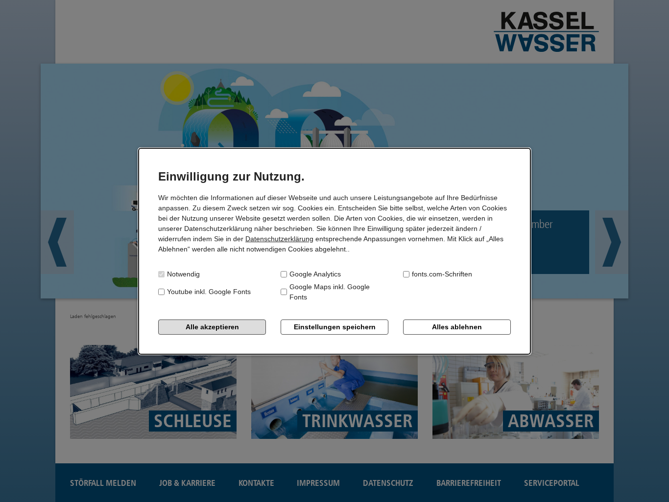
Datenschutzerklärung (279, 239)
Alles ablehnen (457, 327)
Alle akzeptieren (212, 327)
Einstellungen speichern (335, 327)
